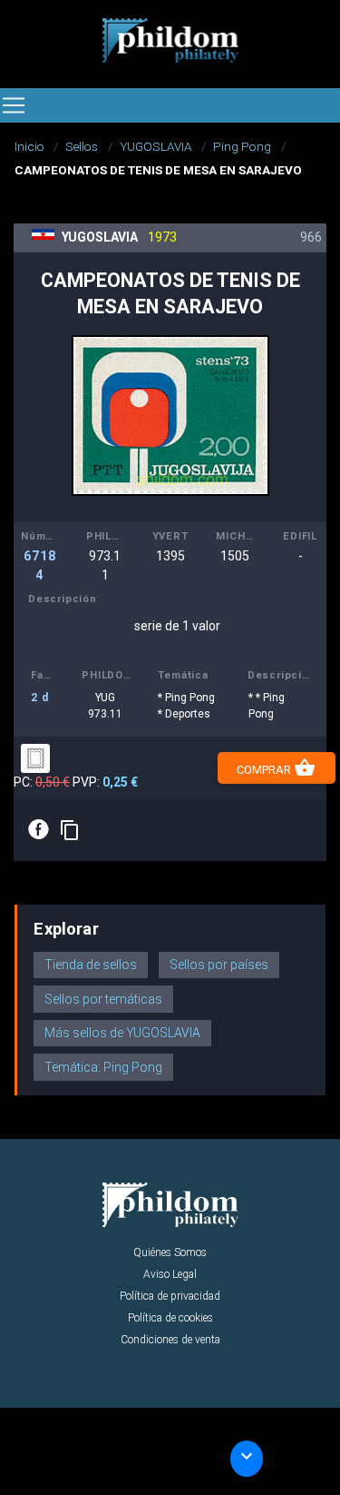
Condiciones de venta (170, 1339)
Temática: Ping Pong (103, 1067)
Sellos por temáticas (103, 999)
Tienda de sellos (90, 964)
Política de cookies (170, 1318)
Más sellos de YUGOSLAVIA (122, 1032)
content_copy (70, 830)
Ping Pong (242, 146)
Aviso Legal (170, 1274)
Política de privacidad (170, 1296)
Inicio (29, 146)
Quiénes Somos (170, 1252)
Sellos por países (219, 964)
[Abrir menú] (13, 105)
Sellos (81, 146)
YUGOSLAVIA (156, 146)
